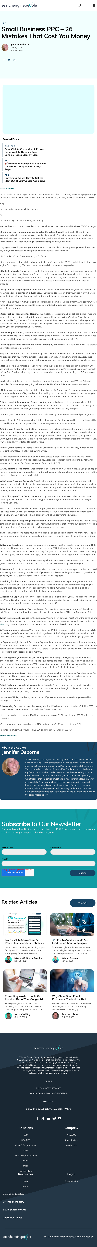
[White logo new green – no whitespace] (17, 1235)
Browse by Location (14, 1193)
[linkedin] (48, 1118)
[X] (9, 60)
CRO (7, 146)
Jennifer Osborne (20, 752)
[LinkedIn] (14, 60)
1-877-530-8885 (53, 1088)
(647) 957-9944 (59, 1093)
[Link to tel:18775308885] (79, 5)
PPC (4, 23)
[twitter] (42, 1118)
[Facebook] (4, 60)
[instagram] (54, 1118)
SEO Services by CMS (14, 1209)
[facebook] (37, 1118)
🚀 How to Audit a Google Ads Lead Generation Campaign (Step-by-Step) (25, 166)
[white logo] (48, 1046)
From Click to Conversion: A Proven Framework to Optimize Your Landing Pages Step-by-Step (24, 152)
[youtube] (59, 1118)
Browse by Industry (13, 1201)
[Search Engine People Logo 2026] (19, 2)
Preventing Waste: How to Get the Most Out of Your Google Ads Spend (25, 179)
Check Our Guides (12, 1217)
